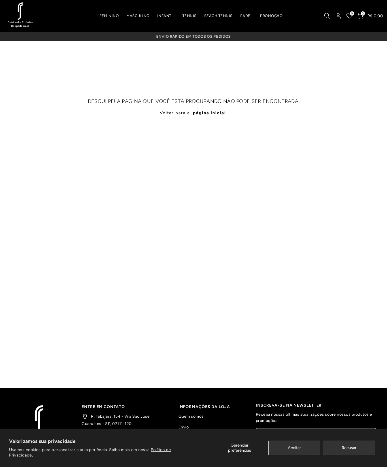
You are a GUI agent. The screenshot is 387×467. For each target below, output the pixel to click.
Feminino (109, 16)
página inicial (209, 112)
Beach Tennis (218, 16)
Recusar (349, 447)
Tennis (189, 16)
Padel (246, 16)
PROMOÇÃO (271, 16)
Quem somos (191, 416)
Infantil (166, 16)
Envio (183, 427)
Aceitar (294, 447)
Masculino (138, 16)
